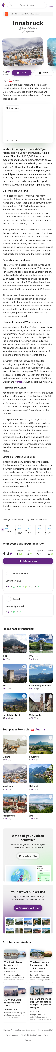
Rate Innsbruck (30, 561)
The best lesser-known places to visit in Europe (39, 965)
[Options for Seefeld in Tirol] (24, 696)
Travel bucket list (45, 1030)
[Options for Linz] (50, 796)
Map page (14, 108)
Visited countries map (25, 1030)
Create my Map (30, 856)
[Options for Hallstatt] (50, 767)
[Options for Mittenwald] (50, 696)
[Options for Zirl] (24, 666)
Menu (51, 7)
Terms (28, 1040)
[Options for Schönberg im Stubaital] (50, 666)
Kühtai (18, 381)
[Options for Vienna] (24, 738)
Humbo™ (7, 1030)
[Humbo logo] (3, 5)
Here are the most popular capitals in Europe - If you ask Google (40, 1003)
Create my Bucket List (29, 907)
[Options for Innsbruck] (24, 767)
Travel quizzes (12, 1035)
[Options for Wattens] (50, 637)
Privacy (47, 1035)
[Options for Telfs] (24, 637)
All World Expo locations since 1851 (12, 1002)
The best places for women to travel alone (13, 965)
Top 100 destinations (31, 1035)
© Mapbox (9, 141)
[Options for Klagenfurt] (24, 796)
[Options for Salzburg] (50, 738)
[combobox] (27, 5)
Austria (14, 80)
